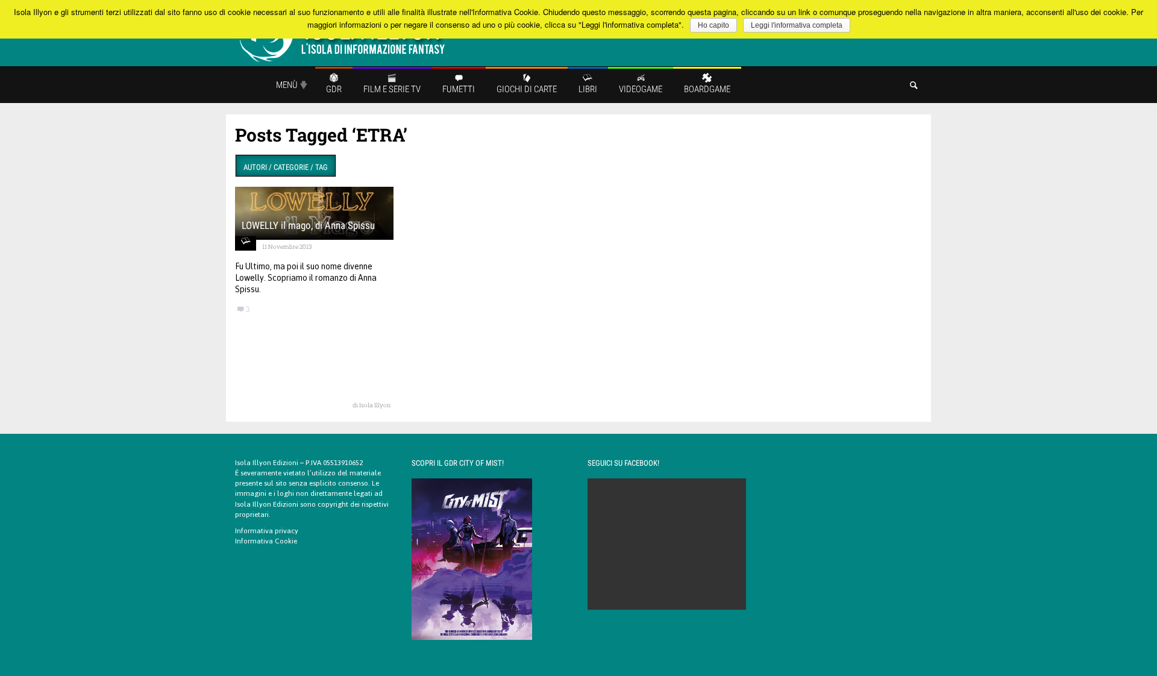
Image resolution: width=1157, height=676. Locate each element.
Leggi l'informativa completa (796, 25)
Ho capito (713, 25)
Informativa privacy (266, 531)
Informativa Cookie (266, 541)
